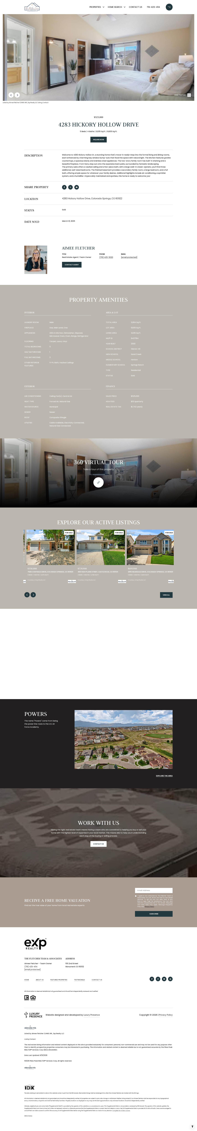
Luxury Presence (92, 1014)
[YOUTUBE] (164, 979)
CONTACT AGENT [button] (72, 265)
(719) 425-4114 (30, 966)
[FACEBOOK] (152, 979)
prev (11, 95)
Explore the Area (164, 775)
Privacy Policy (149, 906)
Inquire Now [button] (98, 139)
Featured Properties (58, 980)
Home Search (115, 7)
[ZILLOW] (170, 979)
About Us (40, 980)
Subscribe (153, 914)
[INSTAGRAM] (158, 979)
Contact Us (135, 7)
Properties (95, 7)
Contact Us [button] (98, 844)
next (17, 95)
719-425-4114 (153, 7)
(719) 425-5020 (106, 257)
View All (166, 595)
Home (26, 980)
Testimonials (79, 980)
